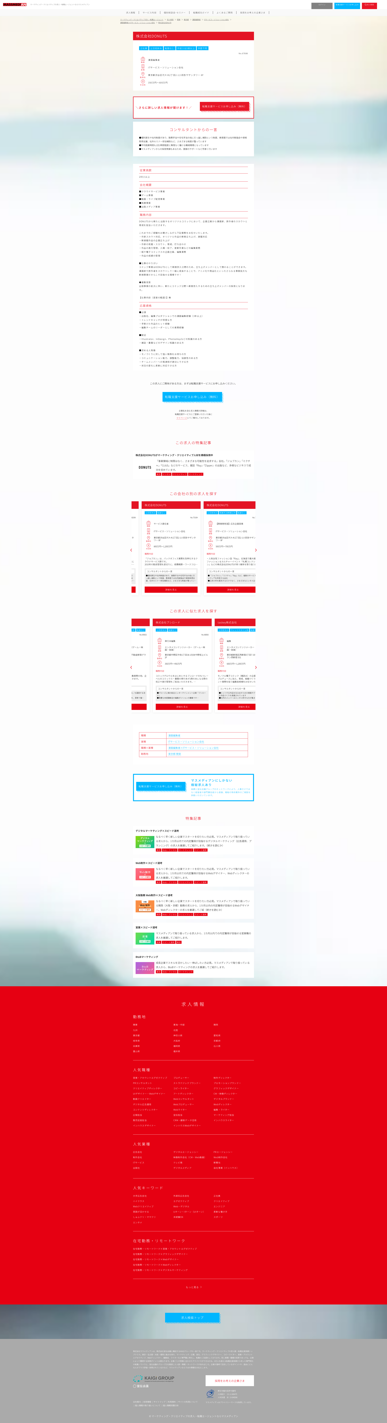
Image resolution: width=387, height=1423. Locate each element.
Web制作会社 (221, 1157)
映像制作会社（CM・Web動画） (190, 1157)
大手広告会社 (140, 1195)
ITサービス (138, 1162)
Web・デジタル (181, 1206)
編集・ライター (221, 1109)
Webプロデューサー (183, 1104)
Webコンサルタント (183, 1098)
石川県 (217, 1045)
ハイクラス (139, 1201)
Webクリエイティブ (143, 1206)
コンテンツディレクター (145, 1109)
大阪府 (176, 1040)
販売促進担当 (140, 1120)
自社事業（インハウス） (226, 1167)
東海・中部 (179, 1024)
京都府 (217, 1040)
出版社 (136, 1167)
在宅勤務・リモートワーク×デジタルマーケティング (160, 1270)
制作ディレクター (223, 1077)
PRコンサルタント (142, 1083)
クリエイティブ (221, 1201)
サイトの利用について (188, 1401)
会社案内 (137, 1401)
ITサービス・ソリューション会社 (186, 741)
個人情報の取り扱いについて (148, 1405)
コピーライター (181, 1088)
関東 (178, 754)
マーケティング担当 (224, 1114)
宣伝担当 (177, 1114)
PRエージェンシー (223, 1151)
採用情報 (147, 1401)
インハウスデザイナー (144, 1125)
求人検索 (370, 4)
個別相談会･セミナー (175, 12)
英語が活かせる (141, 1211)
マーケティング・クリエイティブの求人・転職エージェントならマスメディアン (195, 1416)
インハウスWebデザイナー (187, 1125)
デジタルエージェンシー (185, 1151)
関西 (216, 1024)
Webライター (180, 1109)
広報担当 (137, 1114)
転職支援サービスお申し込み (347, 4)
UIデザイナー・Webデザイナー (149, 1093)
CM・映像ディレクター (225, 1093)
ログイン (322, 4)
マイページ (181, 417)
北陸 (175, 1030)
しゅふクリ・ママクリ (144, 1216)
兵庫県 (136, 1045)
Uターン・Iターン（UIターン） (189, 1211)
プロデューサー (181, 1077)
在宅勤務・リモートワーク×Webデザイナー (156, 1259)
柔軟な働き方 (220, 1211)
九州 (135, 1030)
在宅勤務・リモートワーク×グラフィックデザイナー (160, 1253)
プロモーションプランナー (227, 1083)
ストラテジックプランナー (187, 1083)
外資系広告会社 (181, 1195)
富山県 (136, 1051)
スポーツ (218, 1216)
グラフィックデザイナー (226, 1088)
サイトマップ (159, 1401)
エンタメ (137, 1222)
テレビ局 (177, 1162)
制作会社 (137, 1157)
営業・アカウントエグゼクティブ (150, 1077)
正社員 (217, 1195)
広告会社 (137, 1151)
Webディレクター (223, 1104)
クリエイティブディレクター (147, 1088)
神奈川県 (177, 1035)
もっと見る (192, 1287)
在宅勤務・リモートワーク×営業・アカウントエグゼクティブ (165, 1248)
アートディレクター (183, 1093)
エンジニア (219, 1206)
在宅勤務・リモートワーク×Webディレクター (157, 1264)
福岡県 (176, 1045)
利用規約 (172, 1401)
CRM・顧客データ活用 (185, 1120)
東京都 (172, 754)
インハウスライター (224, 1120)
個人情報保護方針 (171, 1405)
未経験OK (178, 1216)
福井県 (176, 1051)
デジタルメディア (182, 1167)
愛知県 (217, 1035)
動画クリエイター (142, 1098)
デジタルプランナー (224, 1098)
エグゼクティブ (181, 1201)
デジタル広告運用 (142, 1104)
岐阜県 (136, 1040)
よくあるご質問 (225, 12)
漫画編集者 (174, 735)
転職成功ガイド (201, 12)
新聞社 (217, 1162)
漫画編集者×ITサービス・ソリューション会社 (193, 748)
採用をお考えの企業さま (252, 12)
